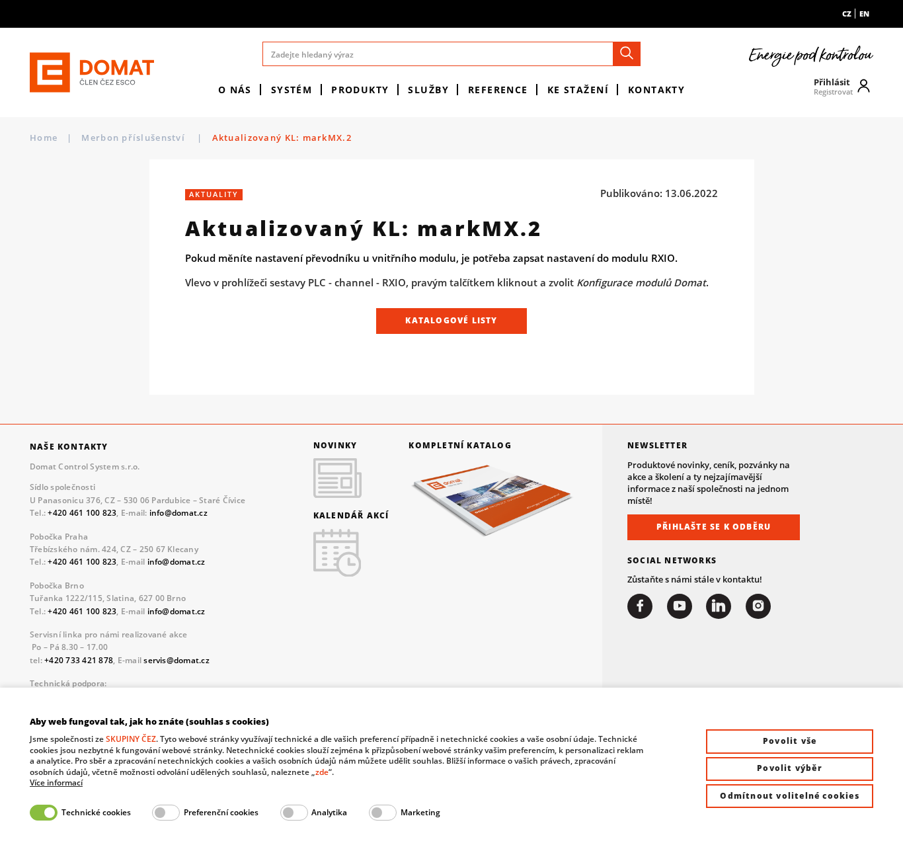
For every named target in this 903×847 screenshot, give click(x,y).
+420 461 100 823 (82, 512)
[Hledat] (627, 54)
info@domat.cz (178, 512)
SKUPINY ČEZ (131, 739)
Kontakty (657, 89)
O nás (235, 89)
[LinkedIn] (718, 606)
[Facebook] (639, 606)
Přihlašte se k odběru (713, 526)
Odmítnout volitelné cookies (789, 795)
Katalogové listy (451, 320)
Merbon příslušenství (134, 137)
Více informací (56, 783)
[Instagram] (758, 606)
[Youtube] (679, 606)
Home (44, 137)
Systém (292, 89)
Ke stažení (578, 89)
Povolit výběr (789, 768)
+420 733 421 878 (78, 660)
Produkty (360, 89)
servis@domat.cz (176, 660)
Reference (498, 89)
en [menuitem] (864, 14)
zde (322, 772)
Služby (428, 89)
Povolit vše (789, 740)
